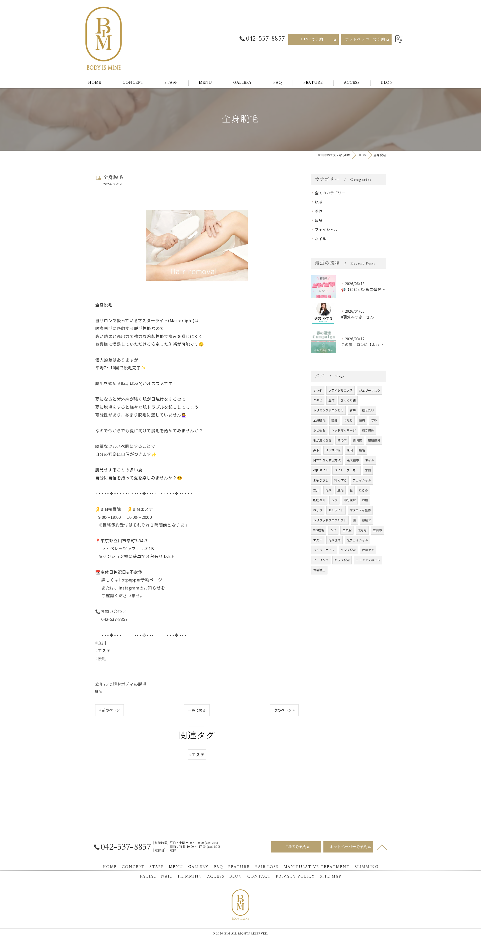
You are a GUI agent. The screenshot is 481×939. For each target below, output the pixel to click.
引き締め (368, 430)
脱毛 (98, 691)
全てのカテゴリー (330, 192)
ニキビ (317, 400)
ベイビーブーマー (346, 470)
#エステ (197, 754)
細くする (340, 480)
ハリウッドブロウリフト (330, 520)
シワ (334, 500)
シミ (333, 530)
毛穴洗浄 (334, 540)
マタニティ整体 (360, 510)
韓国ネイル (320, 470)
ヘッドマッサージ (343, 430)
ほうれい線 (333, 450)
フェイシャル (326, 229)
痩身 (318, 220)
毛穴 (328, 490)
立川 (316, 490)
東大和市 (353, 460)
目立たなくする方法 (327, 460)
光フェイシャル (357, 540)
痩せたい (368, 410)
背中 (353, 410)
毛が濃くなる (322, 440)
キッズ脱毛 (342, 560)
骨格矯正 (319, 570)
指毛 (362, 450)
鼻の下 (342, 440)
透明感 (357, 440)
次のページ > (284, 710)
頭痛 (362, 420)
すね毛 (317, 390)
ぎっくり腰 (348, 400)
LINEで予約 (312, 39)
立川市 (377, 530)
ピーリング (320, 560)
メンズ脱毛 (348, 550)
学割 (368, 470)
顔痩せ (366, 520)
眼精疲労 (374, 440)
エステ (317, 540)
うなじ (348, 420)
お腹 (365, 500)
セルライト (336, 510)
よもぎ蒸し (320, 480)
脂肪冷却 (319, 500)
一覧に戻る (197, 710)
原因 (350, 450)
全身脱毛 (319, 420)
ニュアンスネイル (368, 560)
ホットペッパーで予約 (365, 39)
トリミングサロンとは (328, 410)
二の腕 (347, 530)
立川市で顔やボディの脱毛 (121, 684)
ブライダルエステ (340, 390)
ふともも (319, 430)
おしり (317, 510)
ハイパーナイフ (323, 550)
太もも (362, 530)
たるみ (363, 490)
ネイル (320, 238)
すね (374, 420)
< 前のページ (109, 710)
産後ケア (368, 550)
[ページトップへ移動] (382, 847)
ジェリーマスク (369, 390)
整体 (318, 211)
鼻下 (316, 450)
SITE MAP (330, 876)
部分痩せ (350, 500)
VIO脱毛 (318, 530)
